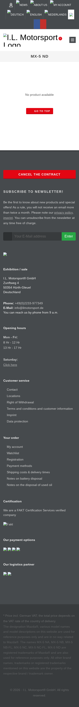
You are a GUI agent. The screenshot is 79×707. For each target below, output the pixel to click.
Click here (10, 365)
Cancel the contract (39, 174)
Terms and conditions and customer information (40, 408)
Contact (12, 389)
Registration (15, 459)
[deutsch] (15, 14)
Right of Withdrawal (20, 402)
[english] (34, 14)
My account (15, 446)
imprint (8, 218)
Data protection (17, 421)
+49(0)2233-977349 (29, 303)
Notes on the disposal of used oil (29, 485)
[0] (57, 39)
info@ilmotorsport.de (28, 308)
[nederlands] (55, 14)
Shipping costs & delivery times (28, 472)
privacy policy (63, 212)
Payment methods (19, 466)
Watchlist (13, 453)
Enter (69, 236)
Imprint (11, 415)
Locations (13, 396)
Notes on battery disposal (24, 478)
